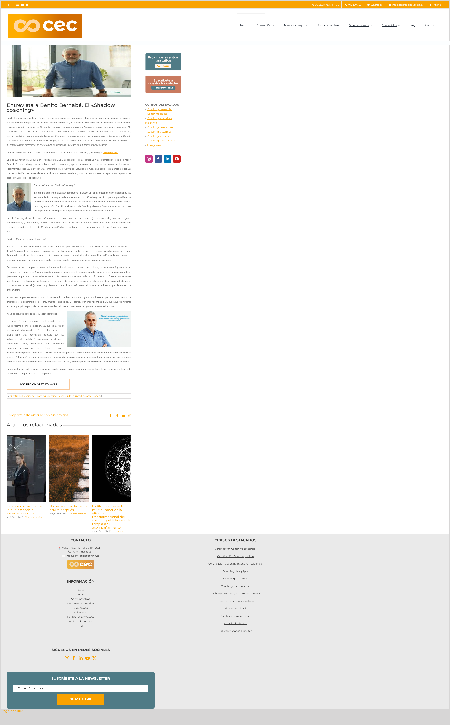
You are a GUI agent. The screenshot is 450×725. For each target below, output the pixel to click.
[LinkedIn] (167, 159)
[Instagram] (149, 159)
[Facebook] (158, 159)
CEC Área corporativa (81, 603)
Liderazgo (86, 396)
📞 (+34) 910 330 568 (80, 551)
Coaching (51, 396)
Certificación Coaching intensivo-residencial (235, 563)
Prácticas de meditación (235, 616)
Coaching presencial (159, 109)
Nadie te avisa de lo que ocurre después (68, 508)
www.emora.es (110, 152)
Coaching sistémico (159, 131)
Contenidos (81, 608)
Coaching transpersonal (161, 140)
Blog (81, 625)
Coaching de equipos (160, 127)
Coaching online (157, 113)
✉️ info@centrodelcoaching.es (80, 555)
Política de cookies (80, 621)
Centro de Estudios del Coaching (28, 396)
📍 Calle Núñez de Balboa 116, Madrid (80, 548)
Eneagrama (154, 145)
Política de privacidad (80, 616)
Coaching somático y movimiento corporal (235, 593)
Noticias (97, 396)
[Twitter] (94, 658)
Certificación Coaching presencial (235, 548)
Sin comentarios (33, 517)
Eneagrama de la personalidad (235, 601)
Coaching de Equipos (69, 396)
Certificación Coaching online (235, 556)
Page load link (12, 711)
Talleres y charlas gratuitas (235, 631)
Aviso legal (80, 612)
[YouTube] (177, 159)
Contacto (80, 594)
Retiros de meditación (235, 608)
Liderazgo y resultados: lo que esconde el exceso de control (25, 509)
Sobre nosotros (80, 599)
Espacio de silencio (235, 623)
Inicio (80, 590)
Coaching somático (159, 136)
